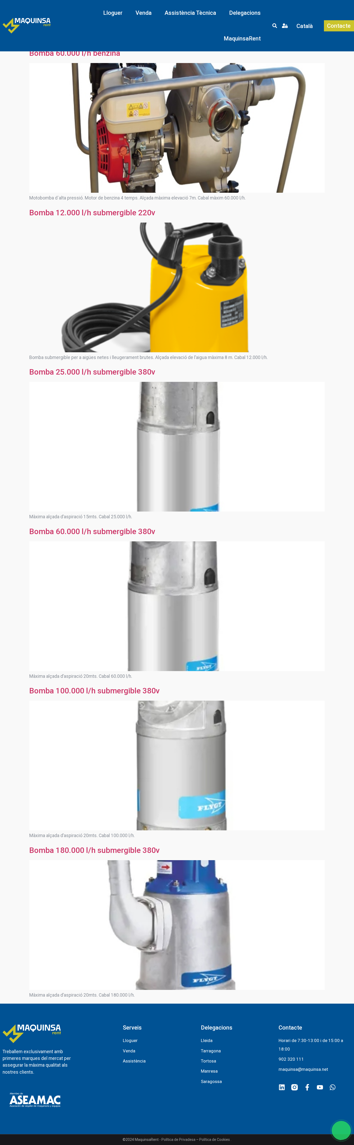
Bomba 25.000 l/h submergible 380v (92, 371)
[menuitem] (305, 26)
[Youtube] (320, 1087)
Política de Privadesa (178, 1139)
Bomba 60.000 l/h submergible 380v (92, 531)
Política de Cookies (214, 1139)
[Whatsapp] (332, 1087)
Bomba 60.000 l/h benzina (74, 53)
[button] (113, 13)
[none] (305, 26)
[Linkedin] (282, 1087)
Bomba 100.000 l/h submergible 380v (94, 690)
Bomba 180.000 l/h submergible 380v (94, 850)
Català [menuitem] (304, 26)
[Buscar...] (274, 26)
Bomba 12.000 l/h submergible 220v (92, 212)
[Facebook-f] (307, 1087)
